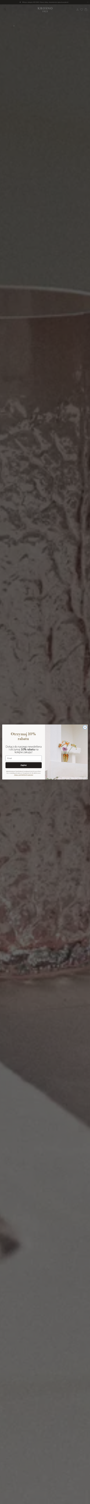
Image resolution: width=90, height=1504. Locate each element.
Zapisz (24, 765)
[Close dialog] (85, 727)
